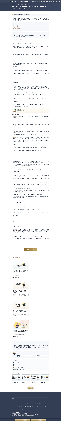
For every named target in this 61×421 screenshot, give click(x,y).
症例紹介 (39, 1)
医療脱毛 (22, 409)
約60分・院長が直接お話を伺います (18, 369)
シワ (26, 409)
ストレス (19, 78)
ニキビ (28, 409)
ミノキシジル (13, 158)
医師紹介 (41, 1)
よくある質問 (56, 1)
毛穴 (30, 409)
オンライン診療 (50, 1)
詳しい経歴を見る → (19, 356)
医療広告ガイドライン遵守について (36, 406)
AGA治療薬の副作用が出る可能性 (17, 24)
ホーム (12, 4)
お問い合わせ (30, 387)
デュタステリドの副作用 (16, 26)
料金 (37, 1)
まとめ (13, 29)
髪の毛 (18, 230)
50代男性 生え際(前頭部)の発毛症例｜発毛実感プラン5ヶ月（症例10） (22, 362)
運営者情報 (25, 406)
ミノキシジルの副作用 (15, 27)
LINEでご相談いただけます (24, 57)
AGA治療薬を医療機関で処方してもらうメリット (19, 28)
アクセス (53, 1)
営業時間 (19, 406)
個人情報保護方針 (29, 406)
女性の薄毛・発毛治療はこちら (24, 1)
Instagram (42, 406)
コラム (58, 1)
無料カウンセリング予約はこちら (16, 257)
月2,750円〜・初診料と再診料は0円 (18, 367)
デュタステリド (45, 17)
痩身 (36, 409)
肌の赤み (33, 409)
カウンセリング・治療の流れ (45, 1)
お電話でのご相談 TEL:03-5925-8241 (16, 254)
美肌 (35, 409)
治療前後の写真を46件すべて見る (17, 365)
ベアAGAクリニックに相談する (30, 249)
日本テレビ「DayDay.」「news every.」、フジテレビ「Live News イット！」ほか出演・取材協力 (30, 355)
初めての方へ (30, 1)
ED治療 (39, 409)
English (45, 406)
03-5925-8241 (14, 414)
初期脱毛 (37, 178)
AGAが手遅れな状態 (35, 243)
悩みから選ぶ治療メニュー (34, 1)
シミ (24, 409)
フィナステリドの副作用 (16, 25)
